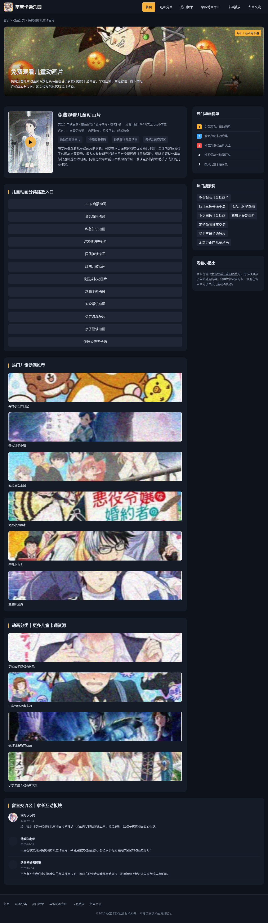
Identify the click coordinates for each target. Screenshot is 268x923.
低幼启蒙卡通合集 (216, 136)
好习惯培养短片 (95, 241)
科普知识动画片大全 (217, 145)
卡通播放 (234, 7)
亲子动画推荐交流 (212, 224)
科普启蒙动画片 (243, 215)
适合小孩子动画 (243, 206)
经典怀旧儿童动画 (125, 139)
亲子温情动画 (95, 329)
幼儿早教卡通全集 (212, 206)
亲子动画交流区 (155, 139)
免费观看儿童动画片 (78, 148)
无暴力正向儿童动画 (214, 242)
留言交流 (254, 7)
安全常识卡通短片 (212, 233)
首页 (149, 7)
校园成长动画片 (95, 279)
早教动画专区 (210, 7)
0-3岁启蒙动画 (95, 204)
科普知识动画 (95, 229)
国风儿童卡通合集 (216, 164)
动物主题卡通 (95, 291)
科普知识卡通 (97, 139)
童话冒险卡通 (95, 216)
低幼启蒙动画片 (70, 139)
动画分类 (166, 7)
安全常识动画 (95, 304)
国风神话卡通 (95, 254)
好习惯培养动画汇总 (217, 155)
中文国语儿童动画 (212, 215)
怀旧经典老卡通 (95, 341)
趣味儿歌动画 (95, 266)
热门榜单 (186, 7)
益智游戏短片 (95, 316)
